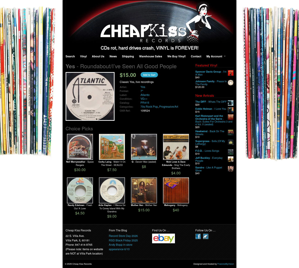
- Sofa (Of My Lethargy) (210, 142)
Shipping (128, 56)
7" (142, 91)
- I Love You (210, 108)
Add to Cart (149, 74)
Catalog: (125, 102)
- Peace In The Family (211, 83)
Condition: (126, 98)
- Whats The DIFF (211, 101)
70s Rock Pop (149, 107)
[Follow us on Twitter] (206, 236)
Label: (123, 95)
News (113, 56)
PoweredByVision (225, 263)
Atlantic (145, 95)
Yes (143, 87)
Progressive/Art (168, 107)
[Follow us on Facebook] (198, 236)
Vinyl (83, 56)
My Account (214, 56)
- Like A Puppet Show (208, 169)
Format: (124, 91)
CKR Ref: (125, 110)
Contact (196, 56)
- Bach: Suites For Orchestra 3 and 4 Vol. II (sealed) (213, 120)
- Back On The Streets (209, 132)
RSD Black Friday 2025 (123, 240)
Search (70, 56)
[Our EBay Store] (163, 238)
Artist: (123, 87)
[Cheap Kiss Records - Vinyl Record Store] (149, 23)
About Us (98, 56)
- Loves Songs (207, 150)
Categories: (126, 106)
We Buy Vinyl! (176, 56)
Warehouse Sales (150, 56)
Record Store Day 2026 (123, 236)
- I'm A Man (210, 73)
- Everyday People (209, 159)
